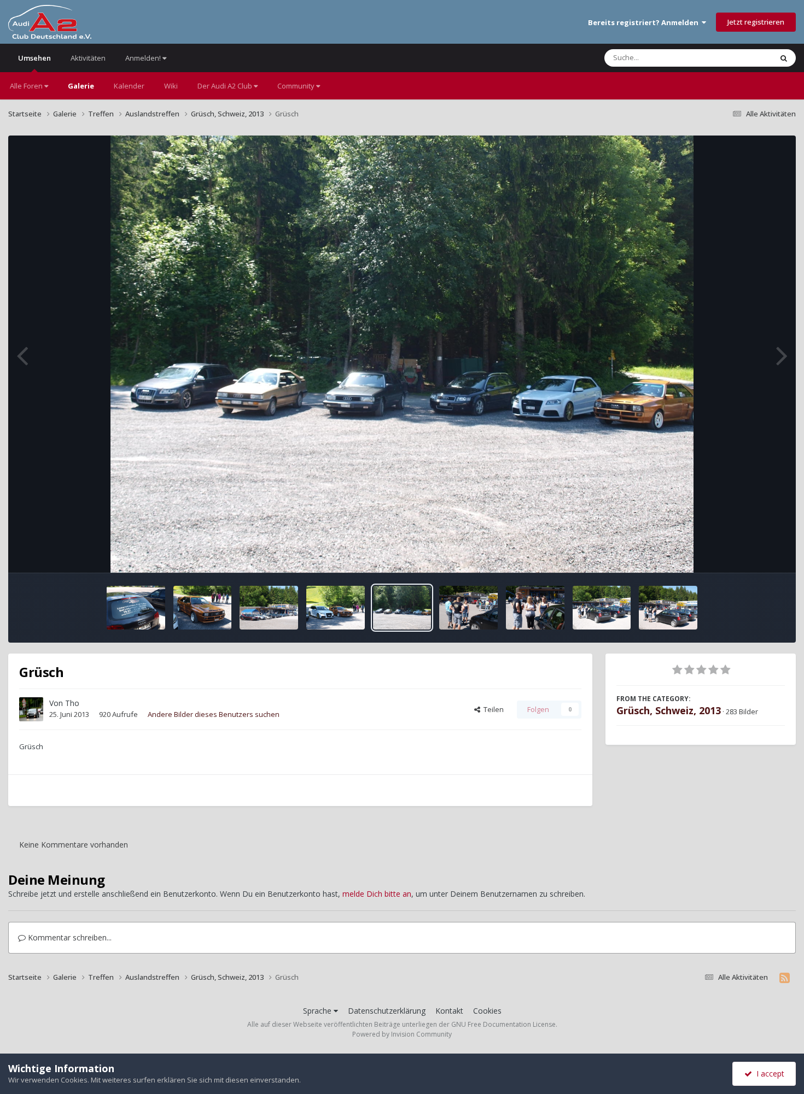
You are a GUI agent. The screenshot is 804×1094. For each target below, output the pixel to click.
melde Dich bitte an (376, 894)
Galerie (81, 86)
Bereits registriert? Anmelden (645, 22)
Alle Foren (27, 86)
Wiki (171, 86)
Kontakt (449, 1010)
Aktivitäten (88, 58)
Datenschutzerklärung (387, 1010)
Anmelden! (143, 58)
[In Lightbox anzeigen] (402, 354)
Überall (745, 57)
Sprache (318, 1010)
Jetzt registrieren (755, 22)
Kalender (129, 86)
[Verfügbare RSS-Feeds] (784, 977)
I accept (768, 1073)
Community (296, 86)
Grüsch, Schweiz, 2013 (668, 710)
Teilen (492, 709)
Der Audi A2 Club (225, 86)
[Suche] (784, 58)
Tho (72, 703)
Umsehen (34, 58)
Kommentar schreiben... (69, 937)
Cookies (487, 1010)
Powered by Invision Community (402, 1034)
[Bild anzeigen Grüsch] (136, 608)
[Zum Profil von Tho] (31, 709)
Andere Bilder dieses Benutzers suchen (213, 714)
